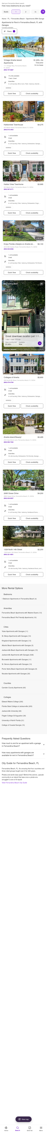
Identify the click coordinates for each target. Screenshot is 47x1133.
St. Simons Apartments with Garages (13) (17, 664)
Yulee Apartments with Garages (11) (15, 631)
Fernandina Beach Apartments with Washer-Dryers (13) (22, 613)
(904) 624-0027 (8, 498)
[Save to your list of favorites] (41, 39)
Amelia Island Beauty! (12, 437)
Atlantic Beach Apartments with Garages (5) (17, 645)
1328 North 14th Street (13, 549)
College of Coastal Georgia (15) (13, 725)
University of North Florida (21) (13, 720)
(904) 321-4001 (8, 554)
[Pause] (41, 285)
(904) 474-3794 (8, 382)
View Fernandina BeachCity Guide (14, 782)
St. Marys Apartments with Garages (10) (16, 636)
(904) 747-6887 (8, 70)
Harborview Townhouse (13, 124)
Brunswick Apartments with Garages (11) (16, 659)
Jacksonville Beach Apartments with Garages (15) (20, 650)
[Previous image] (5, 46)
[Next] (43, 11)
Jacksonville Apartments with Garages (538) (18, 655)
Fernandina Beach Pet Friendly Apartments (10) (19, 617)
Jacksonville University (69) (11, 711)
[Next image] (42, 46)
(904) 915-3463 (8, 130)
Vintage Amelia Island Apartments (13, 61)
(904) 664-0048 (8, 249)
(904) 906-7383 (8, 442)
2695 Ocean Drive (11, 493)
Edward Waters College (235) (12, 701)
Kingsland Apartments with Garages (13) (16, 640)
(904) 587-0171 (8, 189)
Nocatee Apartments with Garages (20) (16, 673)
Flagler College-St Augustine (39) (14, 715)
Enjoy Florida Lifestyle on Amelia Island (20, 244)
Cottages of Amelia (11, 377)
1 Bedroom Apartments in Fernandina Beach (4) (19, 599)
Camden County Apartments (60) (14, 687)
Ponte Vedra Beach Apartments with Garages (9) (19, 669)
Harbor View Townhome (13, 184)
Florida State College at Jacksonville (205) (17, 706)
